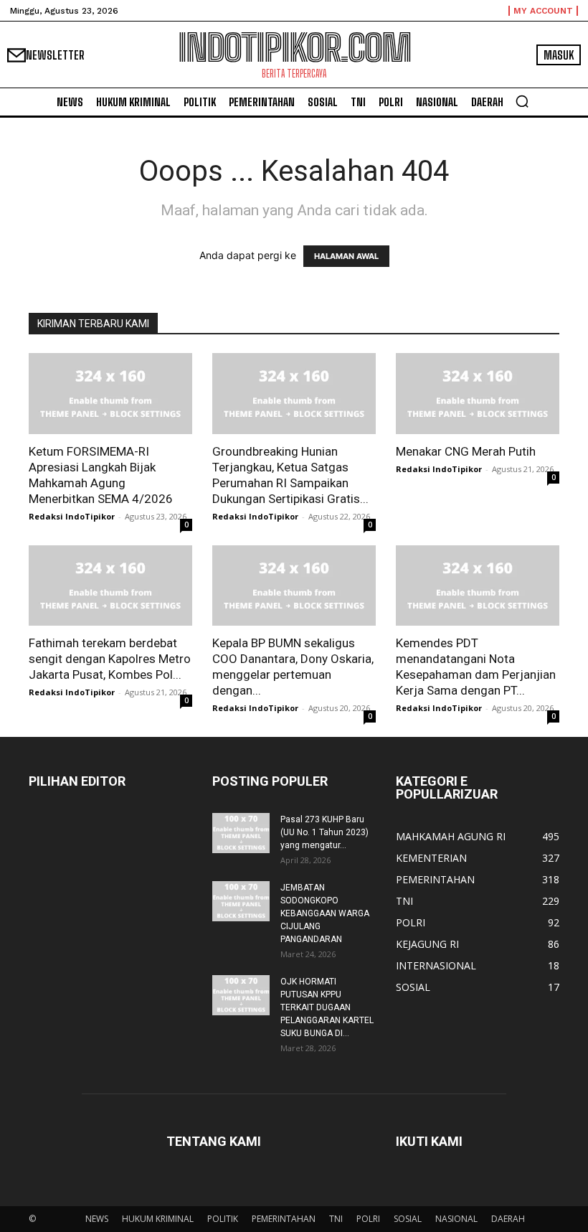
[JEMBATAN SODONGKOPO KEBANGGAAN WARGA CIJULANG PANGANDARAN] (241, 901)
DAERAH (508, 1219)
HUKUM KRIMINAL (158, 1219)
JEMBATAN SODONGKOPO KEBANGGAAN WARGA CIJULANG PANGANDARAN (324, 913)
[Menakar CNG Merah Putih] (477, 393)
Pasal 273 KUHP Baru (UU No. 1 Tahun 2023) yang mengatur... (324, 832)
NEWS (96, 1219)
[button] (522, 101)
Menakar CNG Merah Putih (466, 451)
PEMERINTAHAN (284, 1219)
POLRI (368, 1219)
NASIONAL (456, 1219)
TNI (336, 1219)
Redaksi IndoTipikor (72, 516)
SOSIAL (408, 1219)
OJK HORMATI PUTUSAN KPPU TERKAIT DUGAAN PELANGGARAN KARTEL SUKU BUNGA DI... (327, 1007)
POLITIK (222, 1219)
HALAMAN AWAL (346, 256)
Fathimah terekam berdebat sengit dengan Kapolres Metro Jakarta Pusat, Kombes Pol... (110, 659)
